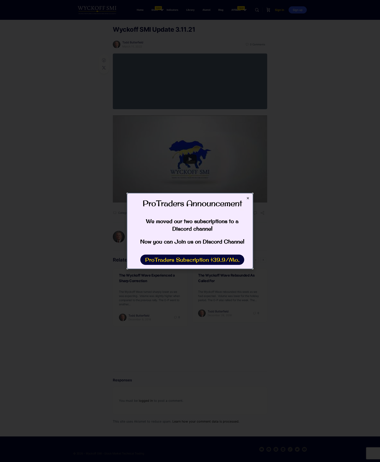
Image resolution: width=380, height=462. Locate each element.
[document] (190, 231)
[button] (247, 198)
